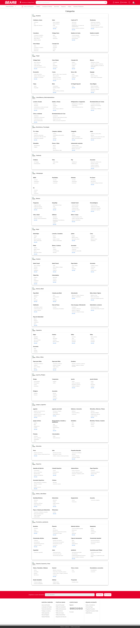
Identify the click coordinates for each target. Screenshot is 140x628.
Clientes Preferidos (78, 6)
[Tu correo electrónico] (70, 594)
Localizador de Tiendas (47, 607)
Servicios (56, 6)
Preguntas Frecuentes (90, 609)
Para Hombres (108, 594)
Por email (71, 612)
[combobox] (71, 2)
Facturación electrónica (46, 609)
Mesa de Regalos (29, 6)
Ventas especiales (45, 612)
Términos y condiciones (64, 626)
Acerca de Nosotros (46, 605)
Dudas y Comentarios (90, 605)
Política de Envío (59, 610)
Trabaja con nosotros (46, 610)
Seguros (63, 6)
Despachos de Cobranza (61, 616)
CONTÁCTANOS (73, 602)
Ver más (54, 28)
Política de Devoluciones (61, 609)
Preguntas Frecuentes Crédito (92, 610)
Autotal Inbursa (89, 612)
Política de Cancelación (61, 607)
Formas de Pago (89, 607)
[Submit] (105, 2)
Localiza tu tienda (47, 6)
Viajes (69, 6)
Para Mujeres (100, 594)
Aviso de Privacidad (60, 605)
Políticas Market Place (60, 614)
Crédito (38, 6)
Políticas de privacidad (75, 626)
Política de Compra (60, 612)
